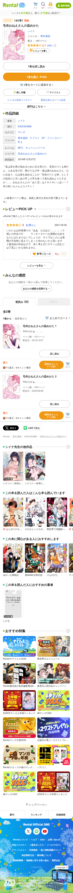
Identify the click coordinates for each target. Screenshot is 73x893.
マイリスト (55, 92)
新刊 (12, 814)
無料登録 (65, 5)
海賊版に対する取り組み (37, 860)
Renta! (6, 436)
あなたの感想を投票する (35, 288)
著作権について (44, 855)
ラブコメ (34, 138)
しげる (6, 620)
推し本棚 (20, 92)
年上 (20, 142)
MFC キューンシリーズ (31, 147)
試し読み (54, 353)
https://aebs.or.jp (24, 888)
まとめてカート (59, 318)
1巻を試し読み (36, 66)
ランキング (36, 814)
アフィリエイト (19, 849)
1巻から (7, 318)
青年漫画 (45, 36)
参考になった (44, 253)
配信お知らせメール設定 (53, 99)
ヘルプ (34, 839)
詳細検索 (60, 814)
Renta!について (20, 839)
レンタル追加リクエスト (19, 99)
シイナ (31, 31)
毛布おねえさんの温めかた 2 (40, 376)
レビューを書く (40, 50)
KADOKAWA (25, 126)
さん (31, 225)
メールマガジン (54, 844)
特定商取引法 (28, 855)
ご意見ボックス (36, 844)
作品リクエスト (19, 844)
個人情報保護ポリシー (51, 849)
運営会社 (56, 860)
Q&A (42, 839)
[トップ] (10, 5)
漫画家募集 (18, 860)
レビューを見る (35, 265)
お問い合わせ (54, 839)
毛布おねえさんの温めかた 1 (40, 326)
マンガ (21, 132)
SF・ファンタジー (52, 138)
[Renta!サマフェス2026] (21, 5)
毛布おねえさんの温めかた (32, 153)
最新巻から (21, 318)
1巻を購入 (37, 77)
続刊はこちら (35, 106)
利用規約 (33, 849)
